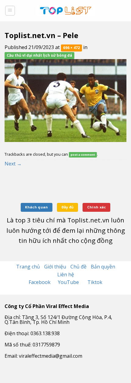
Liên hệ (65, 274)
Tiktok (94, 282)
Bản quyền (103, 266)
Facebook (40, 282)
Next (13, 163)
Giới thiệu (55, 266)
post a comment (83, 155)
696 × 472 (71, 47)
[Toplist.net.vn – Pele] (65, 100)
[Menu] (10, 11)
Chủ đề (78, 266)
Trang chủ (28, 266)
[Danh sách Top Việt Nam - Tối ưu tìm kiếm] (65, 10)
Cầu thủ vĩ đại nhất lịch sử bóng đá (39, 55)
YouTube (69, 282)
